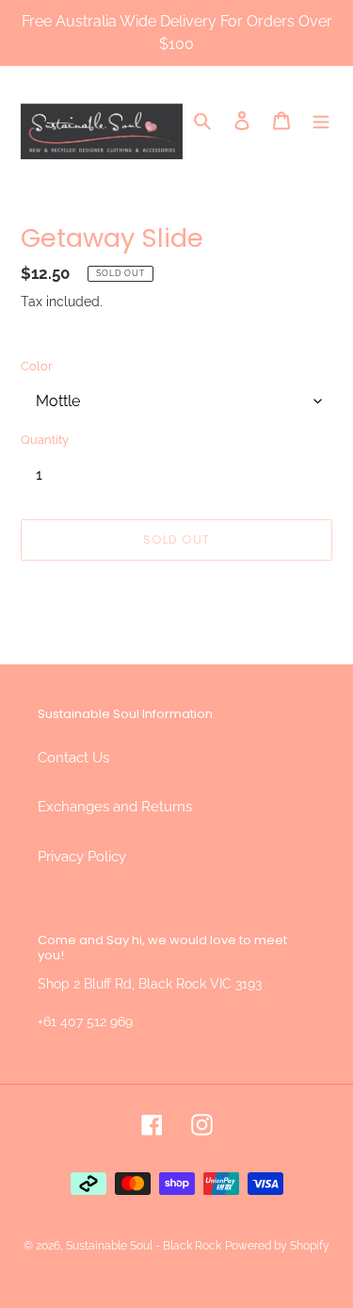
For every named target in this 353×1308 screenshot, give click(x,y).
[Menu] (321, 120)
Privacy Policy (82, 856)
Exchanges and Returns (115, 806)
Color (37, 366)
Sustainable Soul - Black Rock (143, 1245)
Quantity (45, 440)
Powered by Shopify (277, 1245)
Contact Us (73, 757)
